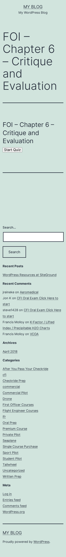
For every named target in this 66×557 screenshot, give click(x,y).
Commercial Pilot (15, 393)
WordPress (41, 542)
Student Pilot (12, 458)
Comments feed (15, 506)
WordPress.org (14, 512)
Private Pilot (11, 434)
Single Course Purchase (20, 446)
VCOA (34, 334)
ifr (4, 416)
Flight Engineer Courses (20, 410)
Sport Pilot (10, 452)
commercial (11, 386)
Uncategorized (14, 470)
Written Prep (12, 476)
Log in (7, 494)
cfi (4, 375)
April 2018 (10, 351)
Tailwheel (10, 464)
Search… (9, 227)
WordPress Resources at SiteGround (29, 275)
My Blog (33, 6)
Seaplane (9, 440)
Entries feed (12, 500)
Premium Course (15, 428)
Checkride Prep (14, 381)
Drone (7, 399)
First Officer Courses (18, 405)
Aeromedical (29, 292)
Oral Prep (10, 423)
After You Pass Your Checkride (25, 369)
